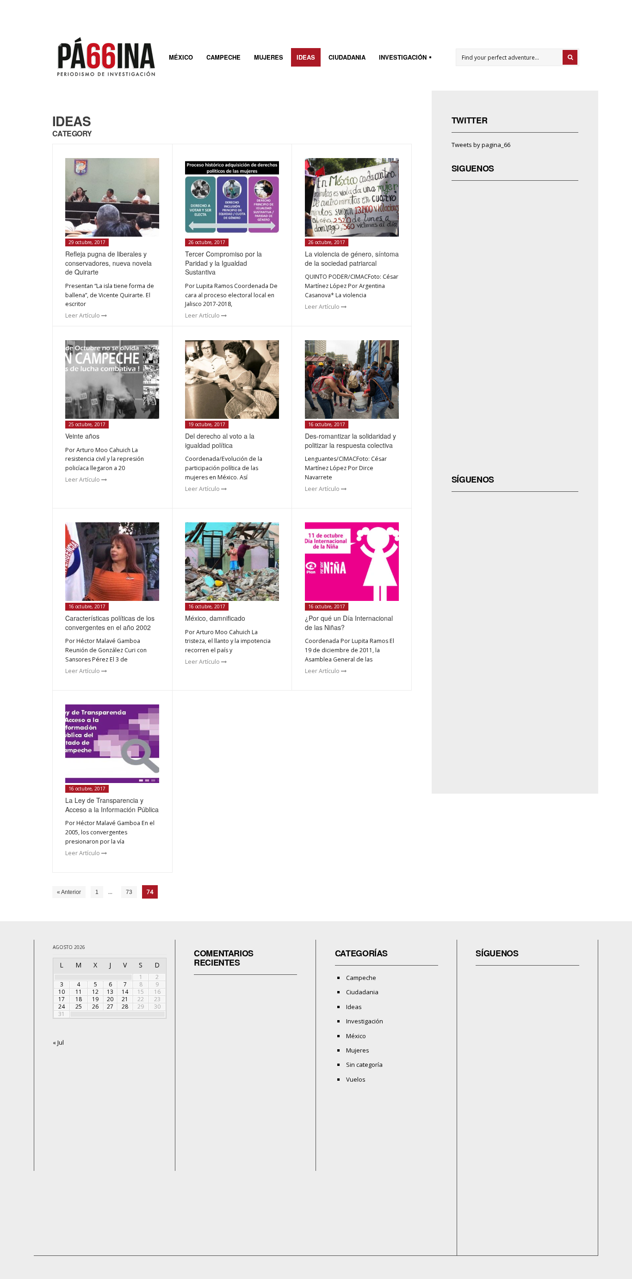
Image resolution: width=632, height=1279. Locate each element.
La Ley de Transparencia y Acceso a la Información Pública (112, 805)
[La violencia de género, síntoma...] (352, 197)
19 (95, 999)
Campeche (223, 57)
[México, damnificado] (232, 561)
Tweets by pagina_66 (481, 145)
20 (110, 999)
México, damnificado (215, 618)
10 (61, 992)
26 (95, 1006)
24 (61, 1006)
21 (125, 999)
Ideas (306, 57)
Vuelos (356, 1079)
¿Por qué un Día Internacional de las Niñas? (349, 622)
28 (125, 1006)
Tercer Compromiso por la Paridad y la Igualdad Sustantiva (223, 262)
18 (78, 999)
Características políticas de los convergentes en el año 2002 (110, 622)
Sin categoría (364, 1064)
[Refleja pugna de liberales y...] (112, 197)
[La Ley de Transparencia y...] (112, 743)
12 (95, 992)
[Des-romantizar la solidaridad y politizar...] (352, 379)
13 (110, 992)
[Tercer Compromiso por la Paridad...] (232, 197)
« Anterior (69, 892)
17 (61, 999)
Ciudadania (347, 57)
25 (78, 1006)
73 (129, 892)
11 (78, 992)
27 (110, 1006)
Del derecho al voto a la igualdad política (219, 440)
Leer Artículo (83, 315)
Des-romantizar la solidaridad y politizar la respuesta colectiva (350, 440)
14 (125, 992)
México (181, 57)
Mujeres (268, 57)
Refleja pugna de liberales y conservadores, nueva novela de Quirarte (108, 262)
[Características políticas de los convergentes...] (112, 561)
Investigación (400, 58)
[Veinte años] (112, 379)
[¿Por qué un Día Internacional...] (352, 561)
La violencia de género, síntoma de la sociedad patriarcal (352, 258)
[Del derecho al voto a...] (232, 379)
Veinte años (82, 436)
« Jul (58, 1042)
